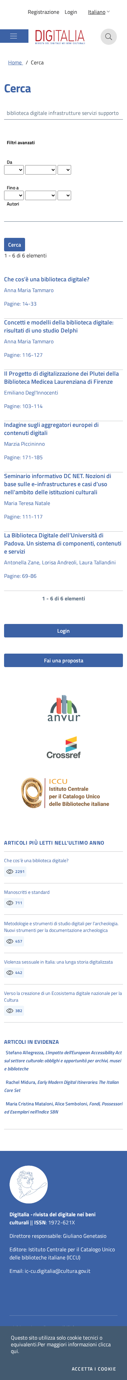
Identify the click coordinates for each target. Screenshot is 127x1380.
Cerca (14, 245)
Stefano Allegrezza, (63, 1060)
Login (71, 12)
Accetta (94, 1369)
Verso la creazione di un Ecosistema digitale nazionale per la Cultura (63, 996)
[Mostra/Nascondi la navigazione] (13, 36)
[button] (100, 12)
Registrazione (43, 12)
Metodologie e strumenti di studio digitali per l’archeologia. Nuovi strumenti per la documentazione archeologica (61, 926)
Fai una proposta (63, 660)
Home (15, 62)
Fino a (13, 187)
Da (9, 161)
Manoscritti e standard (26, 892)
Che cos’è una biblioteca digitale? (36, 860)
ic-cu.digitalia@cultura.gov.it (57, 1271)
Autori (13, 203)
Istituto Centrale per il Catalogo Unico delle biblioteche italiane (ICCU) (62, 1253)
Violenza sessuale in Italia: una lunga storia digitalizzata (58, 962)
